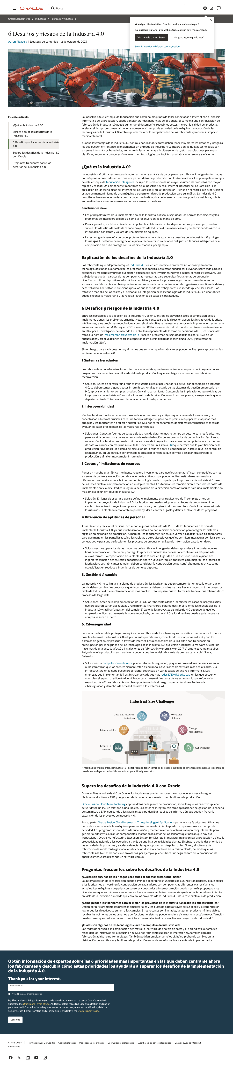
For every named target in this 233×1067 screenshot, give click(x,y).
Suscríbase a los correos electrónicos (154, 1042)
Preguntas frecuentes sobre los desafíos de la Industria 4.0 (32, 164)
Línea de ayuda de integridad (188, 1042)
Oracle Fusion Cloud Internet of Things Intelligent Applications (136, 822)
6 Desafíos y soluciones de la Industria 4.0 (36, 144)
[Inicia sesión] (212, 8)
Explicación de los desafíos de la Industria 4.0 (32, 133)
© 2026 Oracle (14, 1042)
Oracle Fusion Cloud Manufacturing (104, 804)
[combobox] (116, 8)
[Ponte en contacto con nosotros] (219, 8)
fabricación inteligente (120, 182)
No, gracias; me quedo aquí (188, 37)
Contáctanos (14, 1046)
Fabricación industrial (62, 18)
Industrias (40, 18)
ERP (171, 445)
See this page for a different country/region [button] (157, 46)
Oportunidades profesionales (121, 1042)
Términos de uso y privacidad (41, 1042)
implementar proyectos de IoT (122, 335)
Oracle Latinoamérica (19, 18)
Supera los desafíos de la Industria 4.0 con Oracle (36, 154)
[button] (14, 8)
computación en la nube (118, 663)
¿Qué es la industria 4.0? (28, 125)
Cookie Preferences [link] (67, 1042)
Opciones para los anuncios (91, 1042)
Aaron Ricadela (17, 41)
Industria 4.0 (137, 265)
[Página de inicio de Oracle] (31, 8)
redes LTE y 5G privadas (175, 674)
